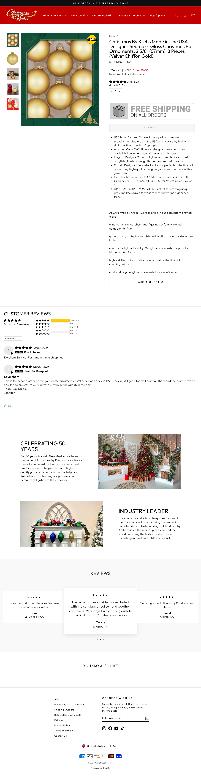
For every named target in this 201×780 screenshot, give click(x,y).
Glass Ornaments (53, 15)
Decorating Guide (102, 15)
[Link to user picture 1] (5, 405)
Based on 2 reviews (16, 324)
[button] (118, 81)
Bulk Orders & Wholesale (67, 714)
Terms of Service (63, 730)
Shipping (114, 73)
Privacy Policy (62, 725)
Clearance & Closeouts (129, 15)
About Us (59, 699)
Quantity (117, 85)
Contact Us (60, 735)
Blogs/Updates (157, 15)
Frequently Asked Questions (69, 704)
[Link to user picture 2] (9, 405)
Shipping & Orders (64, 709)
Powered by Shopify (100, 768)
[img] (24, 348)
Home (112, 35)
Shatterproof (77, 15)
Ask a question (152, 282)
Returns (58, 720)
